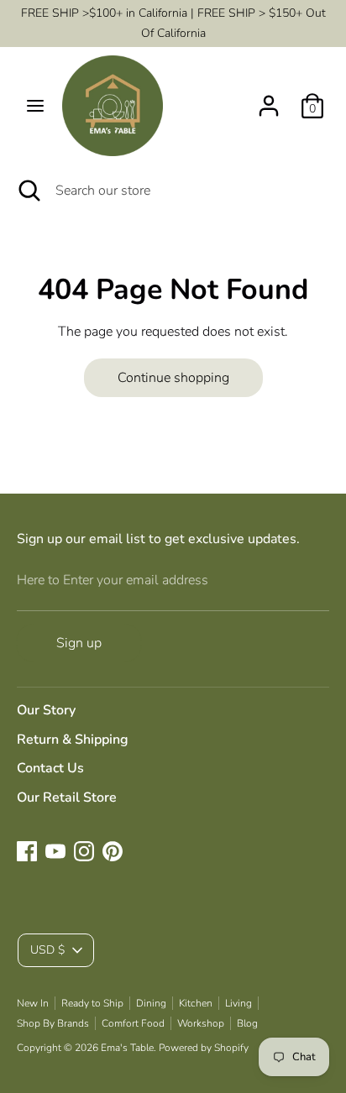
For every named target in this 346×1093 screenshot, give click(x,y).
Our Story (46, 710)
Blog (247, 1023)
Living (238, 1003)
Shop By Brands (53, 1023)
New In (33, 1003)
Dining (151, 1003)
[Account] (269, 99)
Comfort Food (133, 1023)
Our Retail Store (67, 797)
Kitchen (195, 1003)
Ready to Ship (92, 1003)
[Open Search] (28, 190)
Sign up (79, 643)
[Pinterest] (112, 851)
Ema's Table (127, 1047)
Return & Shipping (72, 739)
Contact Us (50, 768)
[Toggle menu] (35, 106)
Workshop (200, 1023)
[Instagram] (84, 851)
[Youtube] (55, 851)
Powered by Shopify (204, 1047)
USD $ (47, 950)
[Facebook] (27, 851)
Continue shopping (173, 378)
